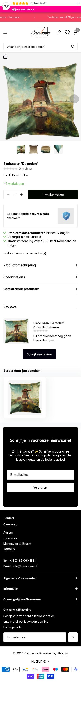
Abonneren (73, 637)
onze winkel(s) (36, 253)
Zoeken (73, 46)
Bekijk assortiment (5, 32)
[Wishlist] (67, 32)
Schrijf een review (39, 354)
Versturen (40, 487)
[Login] (59, 32)
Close (40, 578)
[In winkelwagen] (36, 409)
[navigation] (21, 149)
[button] (3, 57)
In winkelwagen (53, 194)
